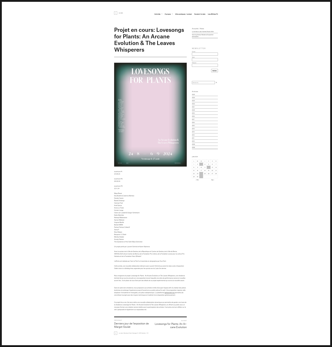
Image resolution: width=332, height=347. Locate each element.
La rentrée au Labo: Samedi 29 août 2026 (203, 31)
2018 (193, 116)
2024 (193, 97)
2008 (193, 147)
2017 (193, 119)
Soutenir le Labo (199, 14)
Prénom (194, 62)
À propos (168, 14)
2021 (193, 107)
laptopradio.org (169, 292)
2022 (193, 103)
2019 (193, 113)
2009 (193, 144)
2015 (193, 125)
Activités (157, 14)
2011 (193, 138)
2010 (193, 141)
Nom (193, 57)
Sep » (212, 180)
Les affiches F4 (213, 14)
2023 (193, 100)
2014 (193, 128)
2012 (193, 135)
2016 (193, 122)
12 (208, 167)
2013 (193, 132)
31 (201, 176)
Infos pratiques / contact (183, 14)
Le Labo (121, 13)
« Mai (197, 180)
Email (193, 51)
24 (201, 173)
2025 (193, 94)
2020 (193, 110)
